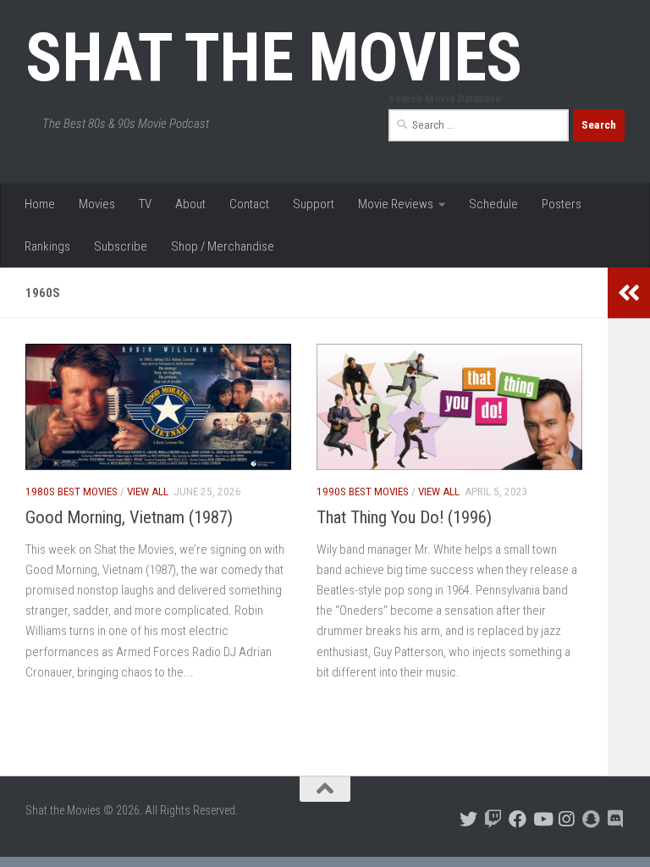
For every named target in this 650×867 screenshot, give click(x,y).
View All (147, 491)
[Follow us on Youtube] (542, 819)
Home (40, 204)
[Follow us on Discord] (616, 819)
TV (145, 204)
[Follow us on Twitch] (493, 819)
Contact (249, 204)
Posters (561, 204)
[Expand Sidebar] (629, 293)
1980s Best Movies (71, 491)
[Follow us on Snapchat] (591, 819)
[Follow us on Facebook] (517, 819)
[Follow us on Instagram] (567, 819)
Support (313, 204)
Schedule (493, 204)
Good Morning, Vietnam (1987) (129, 517)
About (190, 204)
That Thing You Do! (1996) (404, 517)
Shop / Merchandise (222, 246)
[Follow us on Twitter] (468, 819)
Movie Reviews (395, 204)
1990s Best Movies (363, 491)
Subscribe (120, 246)
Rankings (47, 246)
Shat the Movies (273, 57)
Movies (97, 204)
